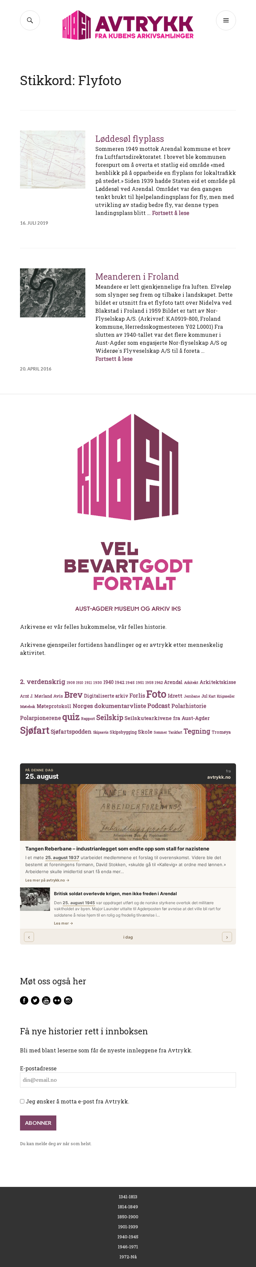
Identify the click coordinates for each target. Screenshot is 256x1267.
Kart (212, 696)
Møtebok (27, 706)
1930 (97, 682)
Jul (204, 696)
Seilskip (109, 717)
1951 (140, 682)
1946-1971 (128, 1247)
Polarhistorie (188, 705)
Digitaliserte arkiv (106, 696)
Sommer (160, 732)
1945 (130, 682)
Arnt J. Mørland (36, 696)
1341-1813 (128, 1197)
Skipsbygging (123, 732)
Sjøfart (34, 730)
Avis (58, 696)
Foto (156, 693)
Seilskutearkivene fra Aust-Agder (167, 718)
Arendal (173, 682)
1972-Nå (128, 1257)
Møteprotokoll (54, 706)
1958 (149, 682)
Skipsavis (100, 732)
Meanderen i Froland (137, 276)
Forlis (137, 695)
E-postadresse (38, 1068)
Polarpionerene (40, 717)
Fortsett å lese (170, 212)
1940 (108, 682)
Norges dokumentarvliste (109, 706)
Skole (145, 731)
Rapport (88, 718)
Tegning (197, 731)
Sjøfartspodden (71, 731)
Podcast (158, 706)
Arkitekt (191, 682)
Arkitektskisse (218, 682)
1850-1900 (128, 1217)
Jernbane (192, 696)
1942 (119, 682)
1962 (159, 682)
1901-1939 (128, 1227)
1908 (71, 682)
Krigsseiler (226, 696)
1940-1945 (128, 1237)
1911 (88, 682)
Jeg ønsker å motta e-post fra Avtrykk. (76, 1101)
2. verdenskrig (42, 681)
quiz (71, 716)
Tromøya (221, 732)
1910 (79, 682)
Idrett (175, 695)
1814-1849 (128, 1207)
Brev (73, 694)
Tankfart (175, 732)
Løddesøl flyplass (129, 138)
